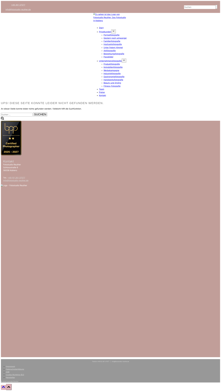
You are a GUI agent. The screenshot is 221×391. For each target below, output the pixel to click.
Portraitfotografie (111, 35)
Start (101, 28)
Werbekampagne (111, 70)
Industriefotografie (112, 73)
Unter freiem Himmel (113, 47)
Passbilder (108, 57)
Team (101, 89)
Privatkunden (105, 32)
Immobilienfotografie (113, 67)
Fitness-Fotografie (112, 86)
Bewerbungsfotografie (114, 54)
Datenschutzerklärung (15, 369)
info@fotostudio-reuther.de (18, 9)
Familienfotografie (112, 41)
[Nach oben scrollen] (3, 387)
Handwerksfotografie (113, 80)
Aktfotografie (110, 50)
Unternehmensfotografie (110, 61)
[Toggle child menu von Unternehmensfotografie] (124, 60)
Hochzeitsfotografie (113, 44)
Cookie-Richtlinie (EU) (15, 375)
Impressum (10, 366)
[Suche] (216, 7)
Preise (102, 92)
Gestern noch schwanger (115, 38)
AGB (7, 372)
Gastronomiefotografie (114, 77)
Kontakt (102, 95)
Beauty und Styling (112, 83)
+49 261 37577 (18, 5)
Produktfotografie (112, 64)
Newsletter (10, 377)
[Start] (110, 20)
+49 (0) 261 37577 (16, 178)
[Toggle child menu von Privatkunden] (113, 31)
